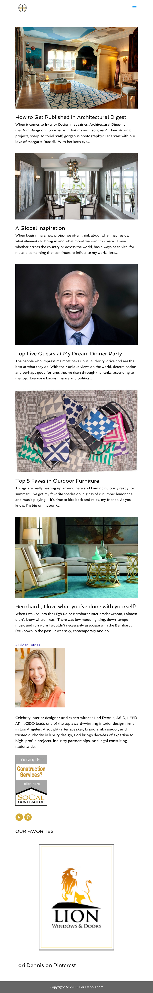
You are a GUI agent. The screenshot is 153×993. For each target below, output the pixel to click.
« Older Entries (27, 645)
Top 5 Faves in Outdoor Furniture (57, 481)
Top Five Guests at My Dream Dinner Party (68, 354)
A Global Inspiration (40, 228)
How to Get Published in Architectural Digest (70, 117)
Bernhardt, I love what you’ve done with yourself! (75, 606)
